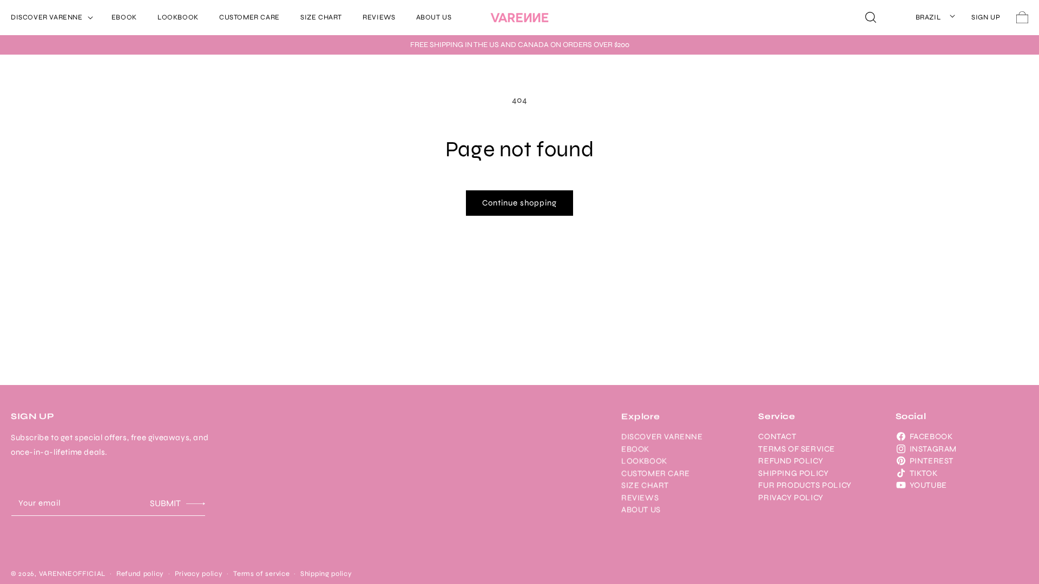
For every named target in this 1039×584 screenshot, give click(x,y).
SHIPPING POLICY (793, 473)
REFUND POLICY (790, 461)
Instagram (933, 449)
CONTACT (777, 436)
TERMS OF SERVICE (796, 449)
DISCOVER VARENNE (662, 436)
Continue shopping (519, 203)
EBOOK (635, 449)
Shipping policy (326, 573)
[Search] (871, 17)
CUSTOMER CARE (655, 473)
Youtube (928, 485)
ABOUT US (641, 509)
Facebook (931, 436)
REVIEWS (640, 497)
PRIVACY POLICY (790, 497)
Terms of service (261, 573)
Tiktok (924, 473)
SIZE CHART (645, 485)
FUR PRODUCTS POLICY (804, 485)
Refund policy (140, 573)
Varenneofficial (72, 573)
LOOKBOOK (644, 461)
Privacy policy (199, 573)
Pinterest (931, 461)
